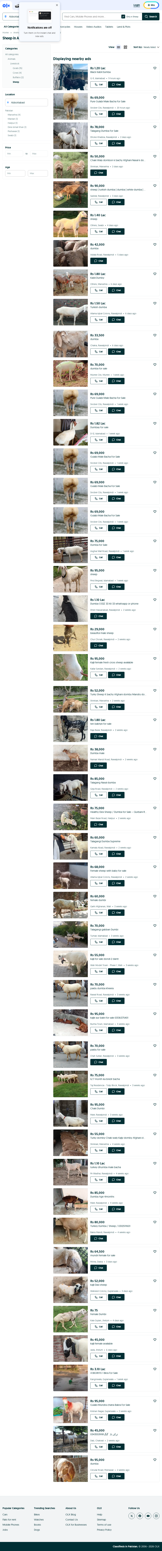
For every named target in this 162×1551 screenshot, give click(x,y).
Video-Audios (93, 26)
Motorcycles (63, 26)
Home (6, 32)
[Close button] (57, 5)
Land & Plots (123, 26)
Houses (78, 26)
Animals (17, 32)
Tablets (109, 26)
